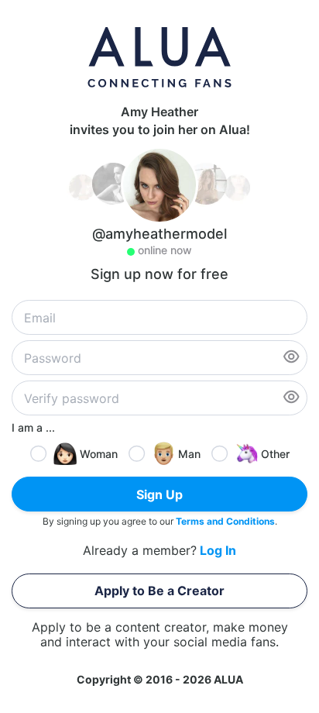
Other (275, 453)
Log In (218, 550)
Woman (99, 453)
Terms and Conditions (225, 521)
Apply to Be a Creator (159, 590)
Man (189, 453)
